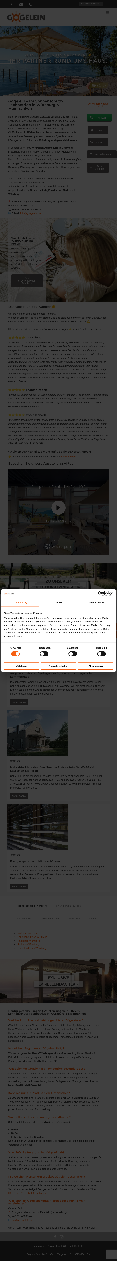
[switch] (44, 653)
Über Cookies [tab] (96, 602)
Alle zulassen (96, 665)
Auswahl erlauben (58, 665)
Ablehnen (21, 665)
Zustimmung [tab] (20, 602)
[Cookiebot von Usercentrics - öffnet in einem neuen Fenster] (100, 593)
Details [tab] (58, 602)
